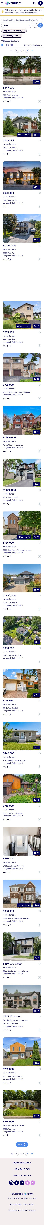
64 (38, 589)
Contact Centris (22, 1175)
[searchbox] (20, 20)
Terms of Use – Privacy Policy (22, 1204)
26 (38, 1010)
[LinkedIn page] (22, 1182)
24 (38, 1116)
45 (38, 852)
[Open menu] (2, 3)
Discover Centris (22, 1163)
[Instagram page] (11, 1182)
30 (38, 134)
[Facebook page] (16, 1182)
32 (38, 82)
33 (38, 695)
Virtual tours (22, 326)
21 (38, 747)
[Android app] (33, 1182)
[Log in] (40, 3)
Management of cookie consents (22, 1210)
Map (7, 44)
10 (38, 187)
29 (38, 537)
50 (38, 379)
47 (38, 484)
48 (38, 326)
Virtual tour (22, 134)
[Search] (34, 3)
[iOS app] (27, 1182)
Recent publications (32, 45)
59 (38, 240)
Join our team (22, 1169)
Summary (12, 44)
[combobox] (22, 20)
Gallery (2, 44)
